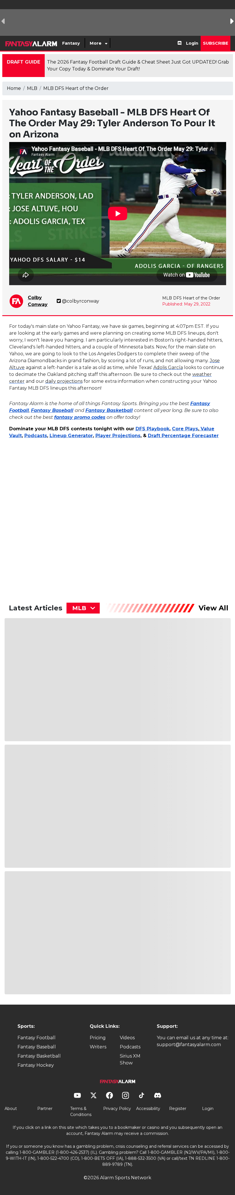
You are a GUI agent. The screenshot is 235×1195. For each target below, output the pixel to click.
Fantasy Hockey (35, 1065)
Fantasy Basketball (39, 1056)
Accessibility (148, 1108)
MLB (32, 88)
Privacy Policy (117, 1108)
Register (177, 1108)
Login (192, 43)
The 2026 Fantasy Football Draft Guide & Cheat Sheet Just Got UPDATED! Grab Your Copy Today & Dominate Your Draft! (138, 65)
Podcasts (130, 1047)
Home (14, 88)
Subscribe (215, 43)
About (11, 1108)
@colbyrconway (80, 301)
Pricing (98, 1037)
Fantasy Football (36, 1037)
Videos (127, 1037)
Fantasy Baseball (36, 1047)
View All (213, 608)
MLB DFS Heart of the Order (76, 88)
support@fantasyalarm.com (189, 1044)
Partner (44, 1108)
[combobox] (83, 608)
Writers (98, 1047)
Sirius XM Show (130, 1059)
